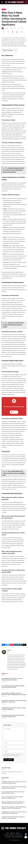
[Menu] (2, 2)
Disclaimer (7, 836)
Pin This (15, 412)
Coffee (3, 9)
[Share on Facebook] (4, 32)
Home (7, 833)
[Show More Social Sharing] (25, 32)
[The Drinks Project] (14, 2)
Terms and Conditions (17, 836)
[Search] (26, 2)
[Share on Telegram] (21, 32)
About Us (12, 833)
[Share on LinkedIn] (17, 32)
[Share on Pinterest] (13, 32)
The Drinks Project (15, 840)
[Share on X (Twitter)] (8, 32)
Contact (18, 833)
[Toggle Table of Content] (14, 50)
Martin (7, 28)
